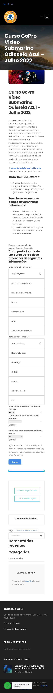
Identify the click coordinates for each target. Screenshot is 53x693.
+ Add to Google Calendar (27, 491)
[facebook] (8, 4)
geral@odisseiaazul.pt (16, 629)
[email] (4, 4)
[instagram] (12, 4)
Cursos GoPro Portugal (26, 531)
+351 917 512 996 (12, 623)
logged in (28, 581)
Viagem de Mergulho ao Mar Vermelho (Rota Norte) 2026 (29, 667)
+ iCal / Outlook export (27, 499)
